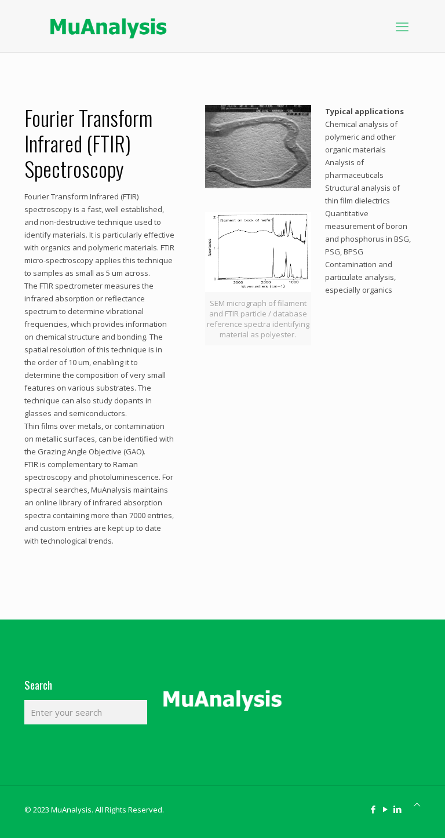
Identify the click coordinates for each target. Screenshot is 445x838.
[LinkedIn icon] (397, 809)
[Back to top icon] (417, 804)
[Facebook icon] (373, 809)
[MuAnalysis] (108, 26)
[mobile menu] (402, 26)
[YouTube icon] (385, 809)
